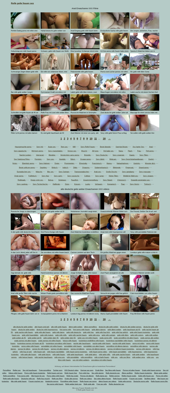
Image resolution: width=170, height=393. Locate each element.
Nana (121, 151)
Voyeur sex (72, 151)
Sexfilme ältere (149, 378)
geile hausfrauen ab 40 (131, 330)
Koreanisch (111, 184)
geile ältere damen (98, 330)
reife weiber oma (138, 357)
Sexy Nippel (108, 180)
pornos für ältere (24, 349)
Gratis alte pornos (71, 378)
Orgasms (86, 167)
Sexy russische (73, 176)
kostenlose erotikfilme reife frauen (91, 341)
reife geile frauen (59, 354)
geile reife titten (122, 335)
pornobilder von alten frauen (93, 346)
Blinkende (117, 167)
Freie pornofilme (45, 370)
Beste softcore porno (27, 167)
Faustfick (75, 180)
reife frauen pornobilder (117, 352)
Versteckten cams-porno (69, 155)
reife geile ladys (91, 354)
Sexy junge (99, 176)
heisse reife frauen (70, 341)
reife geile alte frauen (28, 354)
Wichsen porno (37, 151)
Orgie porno (19, 176)
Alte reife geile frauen (18, 381)
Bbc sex (50, 172)
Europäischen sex (24, 172)
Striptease (62, 180)
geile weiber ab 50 (34, 338)
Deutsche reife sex (28, 378)
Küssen (77, 184)
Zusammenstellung (90, 180)
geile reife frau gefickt (120, 332)
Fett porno (150, 151)
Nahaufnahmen (123, 163)
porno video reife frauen (30, 346)
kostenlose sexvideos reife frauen (58, 343)
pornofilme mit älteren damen (117, 346)
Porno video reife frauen (55, 376)
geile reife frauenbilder (30, 335)
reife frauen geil (39, 352)
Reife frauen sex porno (88, 381)
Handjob (62, 159)
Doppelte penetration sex (140, 180)
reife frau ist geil (25, 352)
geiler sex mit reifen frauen (87, 338)
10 (91, 138)
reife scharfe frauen (101, 357)
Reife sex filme (57, 378)
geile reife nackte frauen (78, 335)
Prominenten (69, 163)
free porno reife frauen (81, 330)
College (87, 176)
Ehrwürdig (83, 163)
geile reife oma (94, 335)
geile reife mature (46, 335)
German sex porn (86, 370)
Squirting (43, 167)
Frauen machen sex (36, 381)
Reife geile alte (89, 384)
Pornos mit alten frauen (131, 370)
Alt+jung (95, 151)
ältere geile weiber (75, 327)
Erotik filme (99, 370)
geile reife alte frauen (42, 332)
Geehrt (151, 159)
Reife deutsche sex (113, 373)
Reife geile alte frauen (11, 378)
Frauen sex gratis (135, 378)
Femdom (38, 159)
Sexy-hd (39, 147)
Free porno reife (23, 376)
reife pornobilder (73, 357)
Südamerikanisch (101, 167)
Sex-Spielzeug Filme (22, 159)
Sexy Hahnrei (44, 163)
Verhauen (99, 184)
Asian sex (52, 147)
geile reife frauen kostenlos (140, 332)
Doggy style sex (37, 180)
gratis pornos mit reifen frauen (49, 341)
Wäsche (39, 172)
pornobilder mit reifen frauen (51, 346)
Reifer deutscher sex (116, 384)
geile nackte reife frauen (24, 332)
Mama (109, 163)
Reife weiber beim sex (73, 384)
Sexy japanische (20, 151)
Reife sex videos (86, 378)
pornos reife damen (143, 349)
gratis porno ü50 (106, 338)
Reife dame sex (101, 376)
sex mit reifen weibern (81, 360)
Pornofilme (7, 370)
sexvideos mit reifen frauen (101, 360)
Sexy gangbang (128, 172)
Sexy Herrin (134, 184)
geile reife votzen (136, 335)
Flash (130, 151)
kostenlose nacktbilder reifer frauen (119, 341)
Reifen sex (17, 370)
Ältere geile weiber (160, 373)
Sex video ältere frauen (102, 378)
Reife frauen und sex (54, 373)
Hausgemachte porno (23, 147)
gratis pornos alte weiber (149, 338)
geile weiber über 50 (68, 338)
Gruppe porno (85, 159)
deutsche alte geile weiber (108, 327)
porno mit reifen (138, 343)
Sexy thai (45, 176)
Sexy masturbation (55, 151)
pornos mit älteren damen (95, 349)
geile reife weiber (151, 335)
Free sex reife (102, 384)
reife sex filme (125, 357)
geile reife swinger (108, 335)
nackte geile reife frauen (101, 343)
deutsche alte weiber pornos (130, 327)
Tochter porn (57, 370)
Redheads (22, 180)
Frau (139, 151)
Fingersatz (130, 167)
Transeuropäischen (81, 172)
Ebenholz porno (28, 163)
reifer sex (150, 357)
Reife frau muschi (43, 378)
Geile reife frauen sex (146, 376)
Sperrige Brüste (122, 147)
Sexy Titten (143, 155)
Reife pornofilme (9, 376)
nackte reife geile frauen (121, 343)
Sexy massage (145, 172)
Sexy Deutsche (102, 155)
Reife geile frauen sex (22, 3)
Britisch (55, 167)
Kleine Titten (113, 176)
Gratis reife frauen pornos (151, 370)
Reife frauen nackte (120, 378)
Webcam (113, 159)
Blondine (52, 155)
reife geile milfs (104, 354)
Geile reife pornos (124, 381)
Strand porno (144, 167)
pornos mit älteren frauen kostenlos (121, 349)
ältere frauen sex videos (107, 381)
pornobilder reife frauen (72, 346)
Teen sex (64, 147)
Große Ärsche (111, 172)
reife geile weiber (138, 354)
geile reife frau (88, 332)
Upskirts (136, 163)
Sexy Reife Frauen (88, 147)
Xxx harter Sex (138, 147)
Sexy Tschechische (40, 184)
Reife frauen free (71, 373)
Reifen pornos (114, 376)
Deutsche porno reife (141, 381)
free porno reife (65, 330)
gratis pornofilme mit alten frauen (126, 338)
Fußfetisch (32, 176)
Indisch (65, 167)
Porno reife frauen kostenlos (34, 373)
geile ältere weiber (114, 330)
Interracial (40, 155)
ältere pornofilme (90, 327)
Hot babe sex (108, 151)
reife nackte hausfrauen (43, 357)
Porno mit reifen (162, 376)
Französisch (97, 163)
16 (104, 138)
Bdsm (73, 159)
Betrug (51, 180)
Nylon (14, 163)
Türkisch (147, 184)
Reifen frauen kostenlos (143, 373)
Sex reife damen (98, 373)
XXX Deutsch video (71, 370)
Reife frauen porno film (159, 381)
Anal (151, 147)
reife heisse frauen (25, 357)
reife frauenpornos (135, 352)
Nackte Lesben (25, 155)
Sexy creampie (119, 155)
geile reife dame (58, 332)
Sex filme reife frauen (113, 370)
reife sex (114, 357)
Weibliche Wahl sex (130, 176)
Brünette (87, 155)
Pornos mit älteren (87, 376)
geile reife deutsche (73, 332)
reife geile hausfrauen (75, 354)
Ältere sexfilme (127, 373)
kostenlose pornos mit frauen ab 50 (30, 343)
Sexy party (58, 176)
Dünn (67, 184)
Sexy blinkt (100, 159)
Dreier (57, 163)
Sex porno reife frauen (55, 384)
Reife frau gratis (72, 376)
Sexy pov (50, 159)
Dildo (75, 167)
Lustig (87, 184)
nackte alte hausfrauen (81, 343)
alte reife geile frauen (59, 327)
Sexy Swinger (64, 172)
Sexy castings (22, 184)
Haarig (132, 155)
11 (95, 138)
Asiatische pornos (51, 381)
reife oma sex (59, 357)
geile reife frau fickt (103, 332)
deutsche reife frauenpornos (47, 330)
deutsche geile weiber (26, 330)
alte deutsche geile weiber (22, 327)
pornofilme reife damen (139, 346)
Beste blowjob (105, 147)
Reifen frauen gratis (129, 376)
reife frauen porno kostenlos (76, 352)
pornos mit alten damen (60, 349)
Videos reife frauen (15, 373)
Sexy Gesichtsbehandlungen (132, 159)
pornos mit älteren (77, 349)
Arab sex (97, 172)
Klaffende (56, 184)
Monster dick (150, 163)
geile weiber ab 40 (19, 338)
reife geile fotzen (44, 354)
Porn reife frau (84, 373)
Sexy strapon (148, 176)
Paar (123, 184)
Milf (74, 147)
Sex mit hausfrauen (30, 370)
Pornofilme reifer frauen (69, 381)
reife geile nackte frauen (121, 354)
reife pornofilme (86, 357)
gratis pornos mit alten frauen (25, 341)
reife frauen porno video (98, 352)
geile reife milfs (60, 335)
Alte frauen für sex (38, 376)
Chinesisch (121, 180)
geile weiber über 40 (50, 338)
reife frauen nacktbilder (55, 352)
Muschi (84, 151)
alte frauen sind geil (42, 327)
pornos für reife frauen (40, 349)
